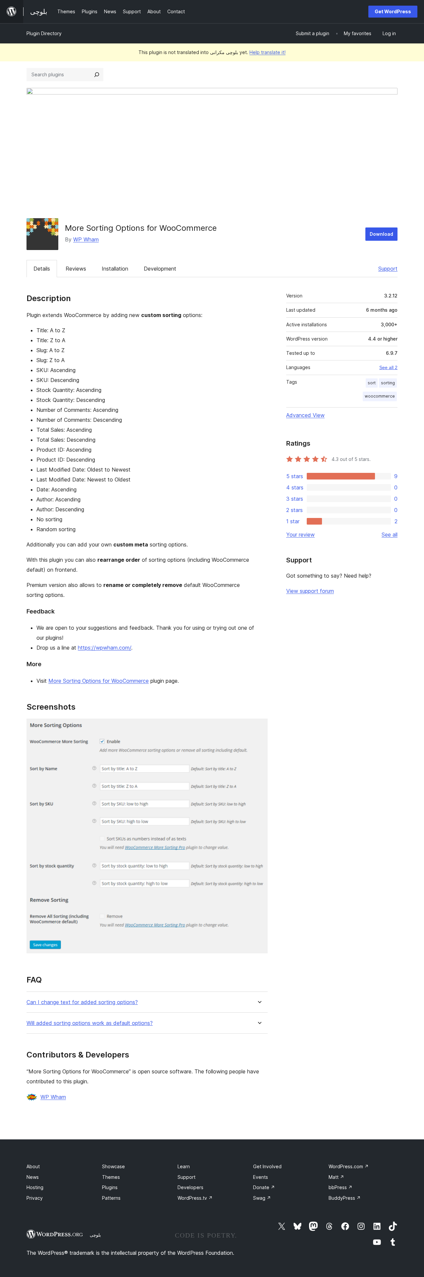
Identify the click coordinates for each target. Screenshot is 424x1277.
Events (260, 1177)
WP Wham (86, 239)
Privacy (34, 1198)
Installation (115, 268)
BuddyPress (345, 1198)
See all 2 (388, 367)
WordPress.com (349, 1166)
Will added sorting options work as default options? (89, 1023)
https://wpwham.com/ (104, 647)
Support (388, 268)
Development (160, 268)
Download (381, 234)
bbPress (340, 1187)
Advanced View (305, 415)
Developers (190, 1187)
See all (390, 534)
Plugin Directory (44, 33)
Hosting (34, 1187)
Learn (184, 1166)
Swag (262, 1198)
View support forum (310, 591)
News (32, 1177)
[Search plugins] (96, 74)
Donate (264, 1187)
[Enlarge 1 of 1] (258, 727)
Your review (300, 534)
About (33, 1166)
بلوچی (95, 1235)
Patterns (111, 1198)
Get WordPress (393, 11)
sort (372, 382)
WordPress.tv (195, 1198)
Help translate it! (267, 52)
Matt (336, 1177)
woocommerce (380, 396)
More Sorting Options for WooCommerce (98, 680)
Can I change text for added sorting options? (82, 1002)
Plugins (110, 1187)
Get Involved (267, 1166)
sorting (388, 382)
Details (41, 268)
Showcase (113, 1166)
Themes (111, 1177)
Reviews (76, 268)
